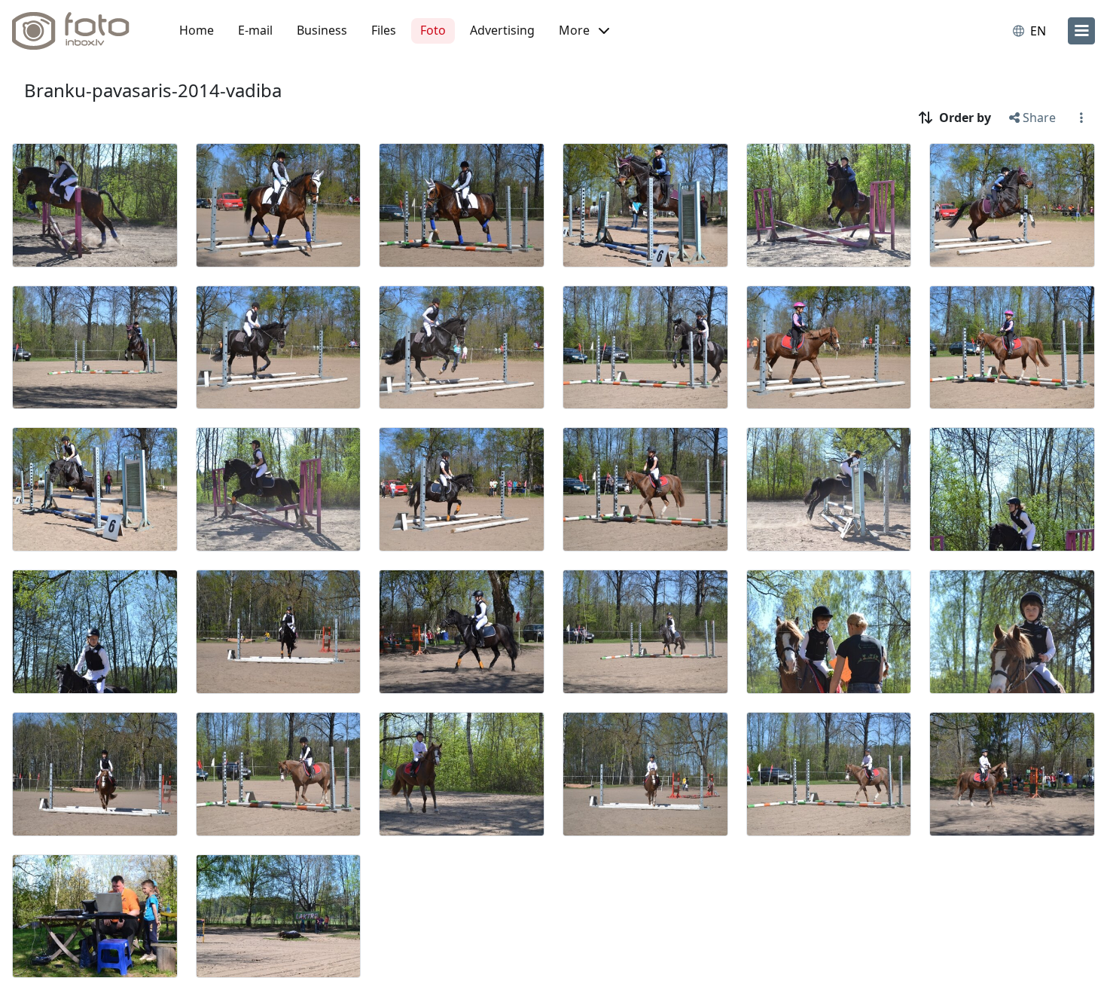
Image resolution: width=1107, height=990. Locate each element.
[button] (584, 31)
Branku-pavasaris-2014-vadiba (153, 90)
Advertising (502, 30)
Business (322, 30)
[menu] (1081, 30)
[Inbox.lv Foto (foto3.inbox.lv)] (79, 31)
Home (196, 30)
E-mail (255, 30)
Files (383, 30)
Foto (433, 30)
